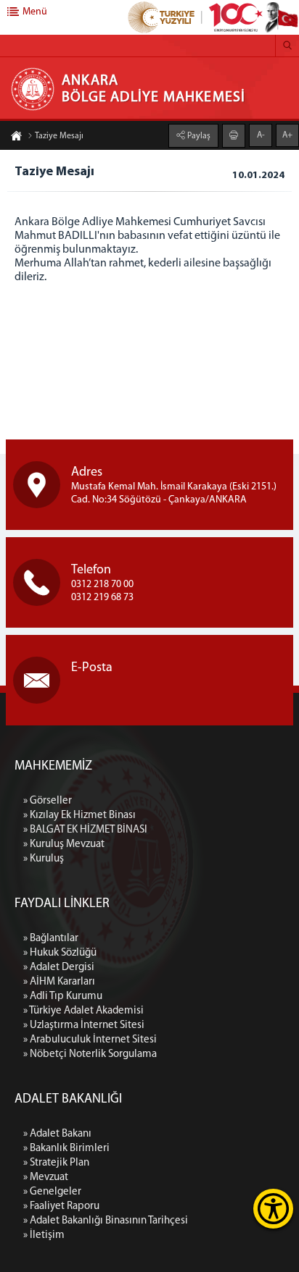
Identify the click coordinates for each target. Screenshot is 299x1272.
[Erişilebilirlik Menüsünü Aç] (273, 1209)
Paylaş (197, 136)
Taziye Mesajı (59, 136)
